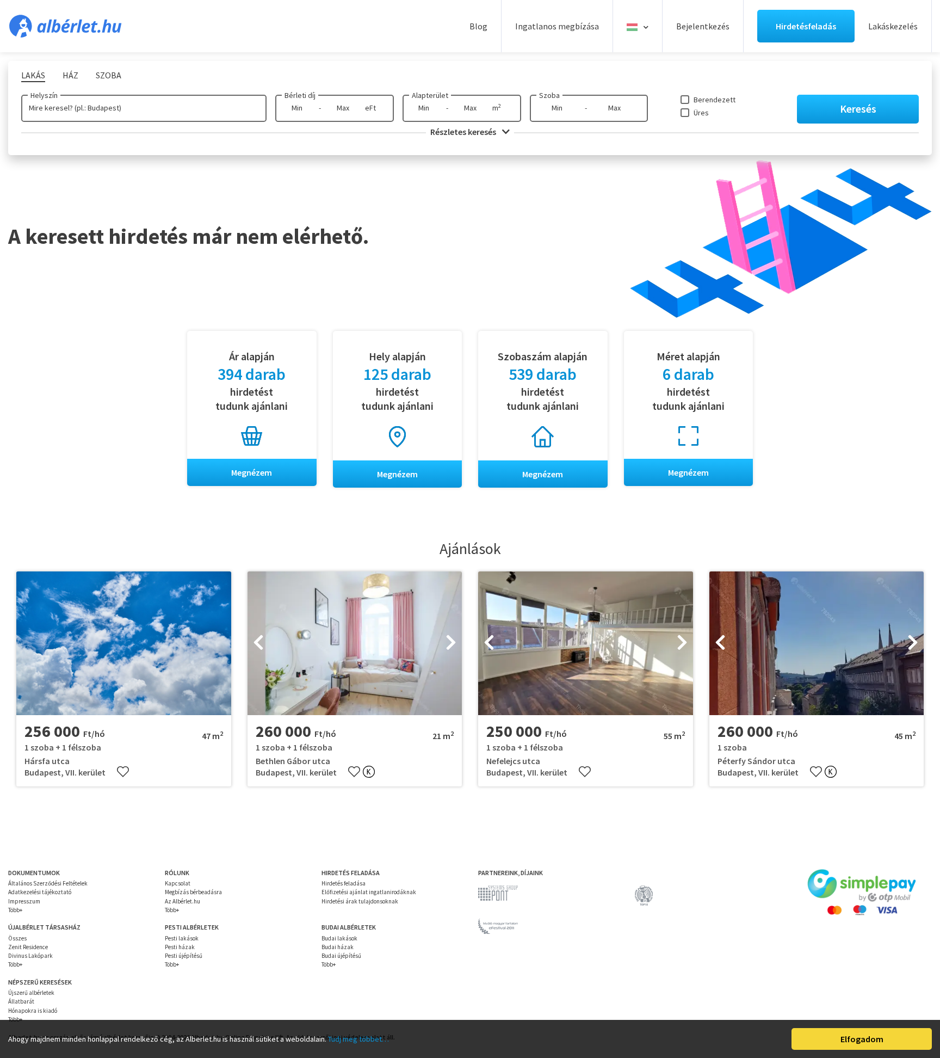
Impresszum (24, 901)
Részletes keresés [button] (464, 131)
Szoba (549, 95)
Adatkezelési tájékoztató (39, 892)
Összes (17, 938)
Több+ (15, 910)
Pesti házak (180, 947)
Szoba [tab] (108, 75)
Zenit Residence (28, 947)
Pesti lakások (182, 938)
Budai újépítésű (341, 955)
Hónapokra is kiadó (32, 1010)
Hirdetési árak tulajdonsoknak (359, 901)
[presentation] (258, 643)
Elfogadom (861, 1039)
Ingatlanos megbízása (557, 26)
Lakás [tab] (33, 75)
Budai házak (337, 947)
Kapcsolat (177, 883)
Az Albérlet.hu (182, 901)
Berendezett (714, 99)
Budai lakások (339, 938)
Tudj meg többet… (358, 1039)
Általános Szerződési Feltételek (48, 883)
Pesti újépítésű (183, 955)
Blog (478, 26)
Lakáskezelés (893, 26)
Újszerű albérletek (31, 993)
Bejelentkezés (702, 26)
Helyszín (44, 95)
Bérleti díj (300, 95)
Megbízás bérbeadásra (193, 892)
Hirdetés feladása (343, 883)
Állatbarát (21, 1001)
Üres (701, 113)
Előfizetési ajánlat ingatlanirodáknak (368, 892)
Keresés (858, 108)
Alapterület (430, 95)
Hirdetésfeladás (806, 26)
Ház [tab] (70, 75)
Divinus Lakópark (30, 955)
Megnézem (251, 472)
